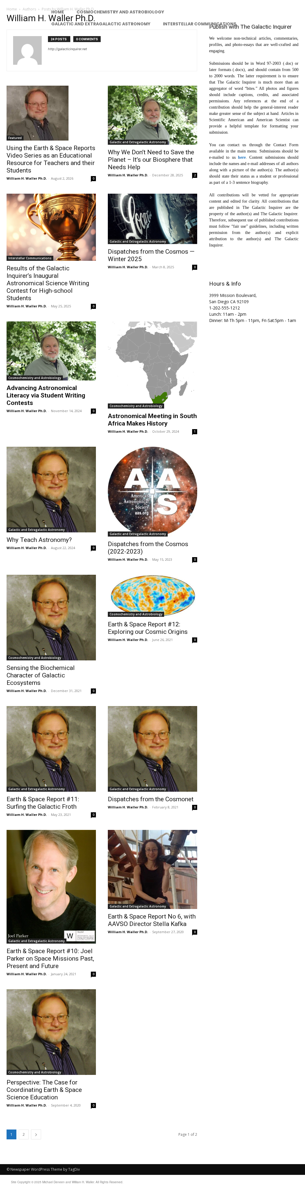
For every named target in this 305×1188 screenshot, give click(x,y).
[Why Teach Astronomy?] (51, 489)
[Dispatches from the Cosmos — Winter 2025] (152, 219)
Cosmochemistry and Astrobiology (34, 378)
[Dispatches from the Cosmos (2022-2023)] (152, 492)
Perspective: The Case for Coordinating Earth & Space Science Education (44, 1090)
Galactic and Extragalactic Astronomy (138, 142)
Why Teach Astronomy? (39, 539)
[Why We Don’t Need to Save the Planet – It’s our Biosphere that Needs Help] (152, 115)
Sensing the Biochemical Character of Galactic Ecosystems (41, 675)
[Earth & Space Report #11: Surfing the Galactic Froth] (51, 749)
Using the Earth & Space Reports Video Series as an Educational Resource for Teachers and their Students (51, 159)
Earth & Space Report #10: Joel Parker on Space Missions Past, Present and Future (50, 958)
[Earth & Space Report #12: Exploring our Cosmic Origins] (152, 596)
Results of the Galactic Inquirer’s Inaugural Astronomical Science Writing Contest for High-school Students (48, 283)
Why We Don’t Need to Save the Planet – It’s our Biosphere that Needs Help (151, 160)
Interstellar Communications (30, 258)
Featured (15, 138)
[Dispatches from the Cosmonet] (152, 749)
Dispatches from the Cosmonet (151, 799)
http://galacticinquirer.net (67, 49)
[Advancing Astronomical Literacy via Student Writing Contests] (51, 350)
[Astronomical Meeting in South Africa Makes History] (152, 365)
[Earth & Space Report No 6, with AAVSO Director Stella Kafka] (152, 869)
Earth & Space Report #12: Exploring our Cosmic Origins (148, 628)
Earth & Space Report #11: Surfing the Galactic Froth (43, 803)
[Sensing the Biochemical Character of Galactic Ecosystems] (51, 617)
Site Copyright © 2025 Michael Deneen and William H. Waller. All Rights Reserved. (67, 1182)
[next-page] (36, 1134)
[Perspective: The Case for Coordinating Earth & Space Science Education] (51, 1032)
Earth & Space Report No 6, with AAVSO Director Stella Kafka (152, 920)
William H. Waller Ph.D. (27, 178)
